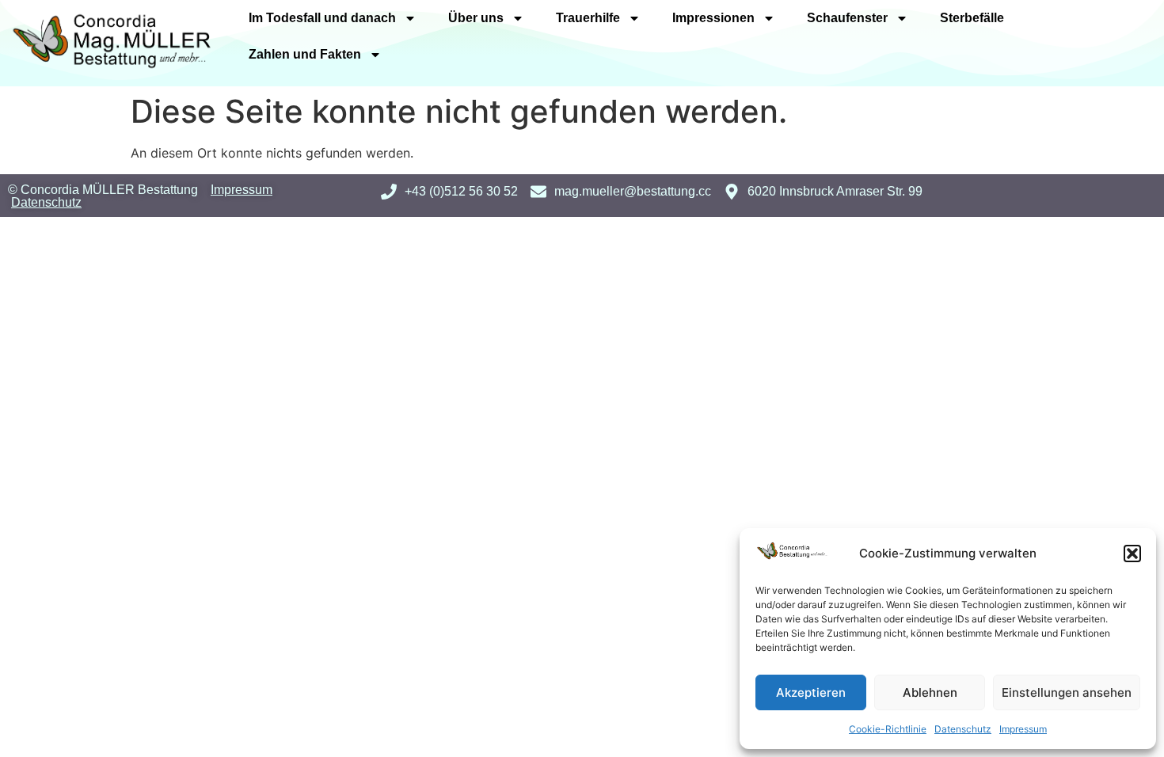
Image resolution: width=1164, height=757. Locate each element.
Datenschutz (962, 729)
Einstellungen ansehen (1067, 692)
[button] (1132, 553)
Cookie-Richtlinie (887, 729)
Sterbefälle (972, 18)
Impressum (1023, 729)
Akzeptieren (811, 692)
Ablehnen (930, 692)
